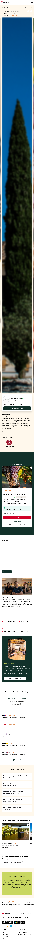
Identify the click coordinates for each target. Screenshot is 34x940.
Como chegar (6, 571)
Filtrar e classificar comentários (16, 710)
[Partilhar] (28, 11)
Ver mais (4, 431)
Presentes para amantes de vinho (24, 935)
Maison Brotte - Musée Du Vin (10, 845)
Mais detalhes (17, 521)
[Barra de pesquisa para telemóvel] (25, 2)
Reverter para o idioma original (17, 698)
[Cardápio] (32, 2)
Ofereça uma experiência (16, 525)
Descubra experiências (17, 408)
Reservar (17, 517)
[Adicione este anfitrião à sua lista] (31, 11)
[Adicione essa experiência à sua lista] (31, 468)
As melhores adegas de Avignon (12, 862)
